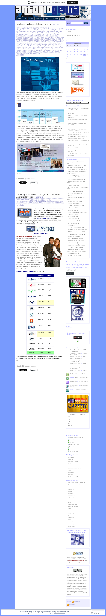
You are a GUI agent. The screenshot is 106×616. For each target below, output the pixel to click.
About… (47, 18)
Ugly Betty (29, 52)
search (68, 23)
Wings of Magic (71, 526)
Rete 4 (38, 47)
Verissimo (24, 53)
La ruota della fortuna (33, 41)
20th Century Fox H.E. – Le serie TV (76, 482)
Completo (77, 601)
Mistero (18, 46)
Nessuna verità (25, 46)
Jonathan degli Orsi (21, 202)
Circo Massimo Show (26, 201)
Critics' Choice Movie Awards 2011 (77, 212)
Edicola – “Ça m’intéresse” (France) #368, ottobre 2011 (77, 154)
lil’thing (69, 470)
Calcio (52, 30)
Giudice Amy (43, 37)
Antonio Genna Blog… (75, 349)
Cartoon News (20, 222)
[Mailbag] (77, 320)
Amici (44, 28)
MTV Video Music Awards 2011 (76, 232)
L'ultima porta (32, 202)
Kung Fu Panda (58, 40)
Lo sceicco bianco (49, 202)
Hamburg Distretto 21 (22, 38)
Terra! (29, 50)
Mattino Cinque (24, 44)
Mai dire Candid (59, 202)
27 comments (20, 54)
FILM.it (69, 502)
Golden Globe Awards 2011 (75, 201)
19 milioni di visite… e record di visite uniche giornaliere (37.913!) (76, 250)
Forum (46, 36)
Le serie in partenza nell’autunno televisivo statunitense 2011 (76, 166)
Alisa (35, 28)
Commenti (72, 604)
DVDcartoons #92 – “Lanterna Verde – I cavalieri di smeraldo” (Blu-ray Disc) (77, 137)
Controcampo (52, 33)
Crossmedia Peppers (73, 500)
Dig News (34, 222)
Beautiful (22, 30)
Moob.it (69, 511)
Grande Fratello (59, 37)
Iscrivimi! (70, 273)
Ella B (71, 373)
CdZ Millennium (71, 497)
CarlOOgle (70, 459)
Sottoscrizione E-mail (73, 262)
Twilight (24, 52)
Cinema (31, 18)
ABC (69, 417)
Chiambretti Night (37, 33)
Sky (68, 515)
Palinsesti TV (44, 27)
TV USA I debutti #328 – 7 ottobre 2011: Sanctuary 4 (77, 116)
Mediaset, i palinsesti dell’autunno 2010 (33, 24)
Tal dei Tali (70, 474)
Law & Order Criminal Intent (47, 41)
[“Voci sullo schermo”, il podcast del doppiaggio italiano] (78, 451)
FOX (69, 423)
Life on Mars (39, 202)
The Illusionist (47, 50)
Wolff (38, 53)
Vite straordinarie (32, 53)
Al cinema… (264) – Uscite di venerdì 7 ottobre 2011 (77, 112)
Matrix (18, 44)
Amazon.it (70, 491)
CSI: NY (31, 34)
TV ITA (50, 27)
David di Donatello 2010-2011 (76, 205)
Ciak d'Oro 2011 (72, 225)
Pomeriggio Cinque (21, 47)
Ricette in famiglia (45, 47)
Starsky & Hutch (46, 49)
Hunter (46, 38)
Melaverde (39, 44)
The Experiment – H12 (73, 476)
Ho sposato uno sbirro (56, 201)
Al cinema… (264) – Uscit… (81, 373)
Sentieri (25, 49)
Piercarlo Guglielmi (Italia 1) (75, 238)
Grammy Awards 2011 (74, 221)
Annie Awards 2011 (73, 216)
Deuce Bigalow (45, 201)
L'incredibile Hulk (21, 41)
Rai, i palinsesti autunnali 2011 (76, 179)
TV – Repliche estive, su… (80, 389)
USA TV (69, 519)
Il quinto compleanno (73, 253)
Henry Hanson (73, 381)
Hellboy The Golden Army (36, 38)
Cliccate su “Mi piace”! (73, 35)
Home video (39, 18)
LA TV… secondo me (73, 508)
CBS (69, 419)
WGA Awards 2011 (73, 210)
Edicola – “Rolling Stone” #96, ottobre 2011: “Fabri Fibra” (78, 150)
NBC (69, 421)
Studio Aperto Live (21, 50)
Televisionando (71, 517)
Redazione (55, 18)
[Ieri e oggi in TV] (77, 288)
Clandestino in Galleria (73, 461)
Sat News (28, 222)
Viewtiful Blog (71, 524)
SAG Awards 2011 (73, 208)
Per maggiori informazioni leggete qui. (77, 561)
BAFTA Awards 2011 (73, 219)
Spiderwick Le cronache (34, 49)
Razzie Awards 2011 (73, 214)
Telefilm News (57, 220)
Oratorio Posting (71, 513)
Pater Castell (48, 46)
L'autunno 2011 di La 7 (74, 185)
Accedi (69, 31)
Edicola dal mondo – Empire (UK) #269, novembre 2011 (77, 144)
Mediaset (32, 44)
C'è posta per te (45, 30)
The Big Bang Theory (37, 50)
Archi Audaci (71, 457)
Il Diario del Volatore (72, 465)
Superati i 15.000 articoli (74, 255)
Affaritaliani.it (71, 489)
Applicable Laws (71, 495)
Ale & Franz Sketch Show (27, 28)
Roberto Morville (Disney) (75, 243)
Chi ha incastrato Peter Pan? (54, 31)
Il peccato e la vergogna (32, 40)
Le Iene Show (43, 43)
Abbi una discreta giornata (74, 484)
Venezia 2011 (71, 195)
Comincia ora (72, 2)
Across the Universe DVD (74, 487)
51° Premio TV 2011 (73, 223)
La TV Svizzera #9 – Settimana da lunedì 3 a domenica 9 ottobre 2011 (78, 130)
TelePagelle (31, 224)
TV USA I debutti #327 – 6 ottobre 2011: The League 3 (78, 141)
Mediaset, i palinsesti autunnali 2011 (76, 182)
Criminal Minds (36, 201)
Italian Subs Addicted (73, 506)
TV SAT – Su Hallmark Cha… (82, 377)
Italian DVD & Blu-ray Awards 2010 (77, 229)
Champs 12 (34, 31)
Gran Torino (51, 37)
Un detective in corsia (48, 52)
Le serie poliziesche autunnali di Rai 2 (76, 162)
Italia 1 (52, 40)
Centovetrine (27, 31)
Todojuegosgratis (74, 385)
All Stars (40, 28)
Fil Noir (69, 463)
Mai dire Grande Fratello (54, 43)
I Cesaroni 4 (51, 38)
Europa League (31, 36)
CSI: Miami (25, 34)
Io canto (41, 40)
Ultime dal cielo (37, 52)
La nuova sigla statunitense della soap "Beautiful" (76, 172)
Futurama (36, 37)
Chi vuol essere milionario (23, 33)
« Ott (67, 58)
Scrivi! (62, 18)
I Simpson (58, 38)
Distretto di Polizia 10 (40, 34)
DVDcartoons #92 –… (84, 381)
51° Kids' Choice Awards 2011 (76, 227)
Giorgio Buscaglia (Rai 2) (75, 236)
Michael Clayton (56, 44)
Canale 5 (57, 30)
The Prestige (20, 204)
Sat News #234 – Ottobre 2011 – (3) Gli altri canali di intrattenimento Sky (78, 133)
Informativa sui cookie (59, 613)
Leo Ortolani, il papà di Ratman (76, 245)
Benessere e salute (31, 30)
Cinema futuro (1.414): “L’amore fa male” (77, 147)
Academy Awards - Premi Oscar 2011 (76, 198)
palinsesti (41, 46)
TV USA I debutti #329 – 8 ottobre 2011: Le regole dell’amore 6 (78, 109)
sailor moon (54, 47)
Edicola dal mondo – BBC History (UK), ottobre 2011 (77, 124)
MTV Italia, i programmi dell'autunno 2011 (77, 188)
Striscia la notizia (56, 49)
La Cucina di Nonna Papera (74, 468)
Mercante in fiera (47, 44)
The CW (70, 425)
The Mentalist (56, 50)
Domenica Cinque (51, 34)
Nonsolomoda (34, 46)
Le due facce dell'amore (32, 43)
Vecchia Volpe (71, 521)
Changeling (41, 31)
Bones (39, 30)
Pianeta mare (56, 46)
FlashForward (40, 36)
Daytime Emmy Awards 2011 (76, 203)
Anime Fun (70, 493)
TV (25, 18)
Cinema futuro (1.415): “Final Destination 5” (78, 127)
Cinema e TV (36, 27)
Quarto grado (32, 47)
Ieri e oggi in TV (42, 199)
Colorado (45, 33)
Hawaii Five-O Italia (72, 504)
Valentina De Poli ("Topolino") (76, 240)
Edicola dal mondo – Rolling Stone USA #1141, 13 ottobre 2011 (77, 120)
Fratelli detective (28, 37)
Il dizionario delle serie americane (77, 169)
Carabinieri (19, 31)
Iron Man (47, 40)
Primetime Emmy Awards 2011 (76, 193)
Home (19, 18)
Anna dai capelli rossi (52, 28)
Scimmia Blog (71, 472)
